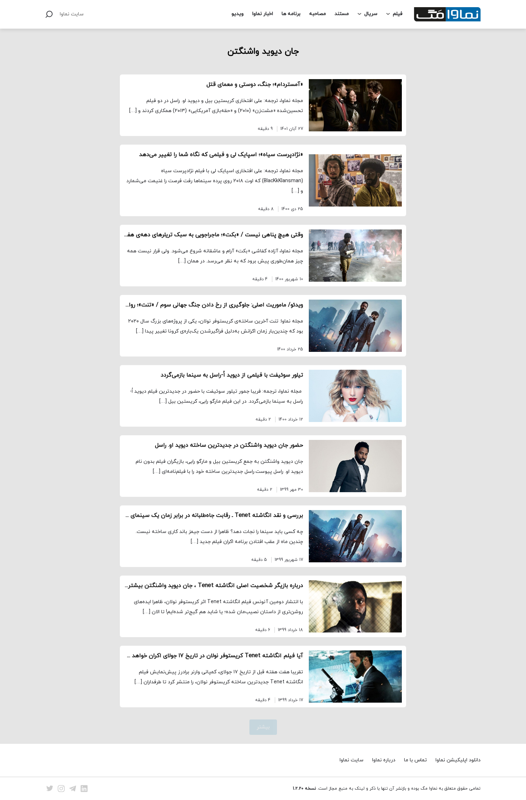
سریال (371, 13)
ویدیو (238, 13)
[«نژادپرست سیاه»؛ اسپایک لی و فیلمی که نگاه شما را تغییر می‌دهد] (355, 180)
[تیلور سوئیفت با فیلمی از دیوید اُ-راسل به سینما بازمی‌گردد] (355, 395)
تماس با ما (415, 760)
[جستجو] (49, 14)
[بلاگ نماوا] (447, 14)
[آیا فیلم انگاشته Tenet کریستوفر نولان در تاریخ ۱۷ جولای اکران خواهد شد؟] (355, 676)
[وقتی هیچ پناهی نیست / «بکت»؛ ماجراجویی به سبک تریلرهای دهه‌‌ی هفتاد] (355, 255)
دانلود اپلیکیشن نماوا (458, 760)
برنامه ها (291, 13)
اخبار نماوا (262, 13)
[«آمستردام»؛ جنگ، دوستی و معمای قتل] (355, 105)
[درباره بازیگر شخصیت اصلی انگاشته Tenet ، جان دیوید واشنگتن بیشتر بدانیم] (355, 606)
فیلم (398, 13)
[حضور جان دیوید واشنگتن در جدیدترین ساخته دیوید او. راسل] (355, 466)
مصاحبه (317, 13)
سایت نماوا (72, 14)
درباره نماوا (383, 760)
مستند (342, 13)
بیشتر (263, 727)
